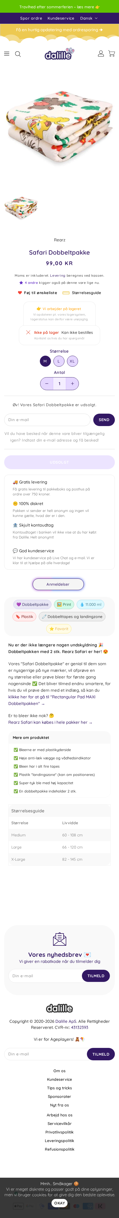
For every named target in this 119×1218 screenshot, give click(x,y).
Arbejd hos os (60, 1115)
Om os (59, 1070)
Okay (59, 1203)
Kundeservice (61, 18)
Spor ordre (31, 18)
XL (72, 361)
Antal (59, 372)
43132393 (79, 1027)
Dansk (86, 18)
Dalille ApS (65, 1021)
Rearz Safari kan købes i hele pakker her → (50, 722)
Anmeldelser (57, 584)
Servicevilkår (60, 1123)
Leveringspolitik (59, 1140)
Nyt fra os (59, 1105)
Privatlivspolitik (59, 1132)
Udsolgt (59, 462)
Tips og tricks (59, 1087)
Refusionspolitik (59, 1149)
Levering (58, 275)
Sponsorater (59, 1096)
